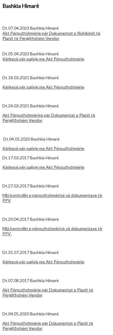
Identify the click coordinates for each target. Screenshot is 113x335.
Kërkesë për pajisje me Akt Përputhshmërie (43, 58)
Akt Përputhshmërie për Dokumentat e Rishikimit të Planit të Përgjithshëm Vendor (51, 36)
